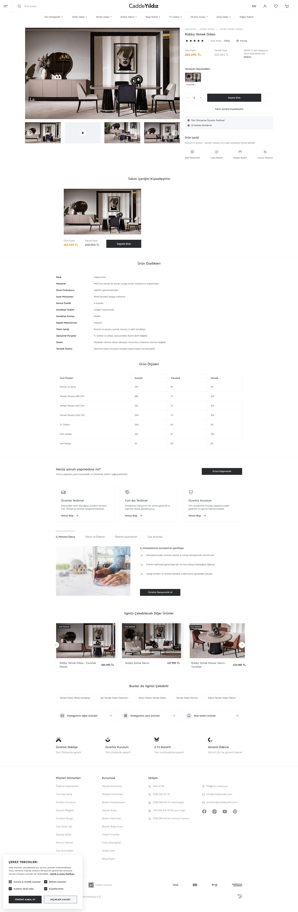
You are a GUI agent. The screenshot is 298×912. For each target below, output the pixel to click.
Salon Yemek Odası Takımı (222, 697)
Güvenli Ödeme (218, 747)
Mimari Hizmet (64, 842)
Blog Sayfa (108, 858)
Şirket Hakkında (111, 818)
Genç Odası (222, 17)
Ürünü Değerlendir (221, 471)
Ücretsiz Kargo (64, 818)
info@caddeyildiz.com (219, 794)
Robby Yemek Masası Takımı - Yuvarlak (208, 664)
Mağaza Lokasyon (217, 786)
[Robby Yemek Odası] (102, 73)
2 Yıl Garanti (162, 747)
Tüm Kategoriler (52, 17)
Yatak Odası (78, 17)
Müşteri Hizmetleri (112, 794)
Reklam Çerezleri (57, 882)
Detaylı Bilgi (67, 515)
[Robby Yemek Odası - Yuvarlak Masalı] (193, 77)
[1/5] (187, 41)
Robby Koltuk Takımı (137, 662)
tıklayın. (247, 56)
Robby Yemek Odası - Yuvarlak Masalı (78, 664)
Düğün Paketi (246, 17)
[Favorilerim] (276, 6)
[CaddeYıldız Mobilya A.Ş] (143, 6)
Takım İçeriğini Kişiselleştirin (229, 109)
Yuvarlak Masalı (190, 84)
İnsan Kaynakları (111, 842)
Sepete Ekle (124, 243)
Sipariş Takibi (63, 834)
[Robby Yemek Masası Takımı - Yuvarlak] (218, 640)
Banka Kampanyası (113, 802)
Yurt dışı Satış (64, 794)
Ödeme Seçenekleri (67, 786)
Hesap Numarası (112, 786)
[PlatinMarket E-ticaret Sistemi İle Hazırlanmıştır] (239, 897)
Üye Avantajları (65, 850)
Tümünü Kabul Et (25, 899)
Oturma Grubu (197, 17)
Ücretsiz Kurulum (117, 747)
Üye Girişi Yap (64, 826)
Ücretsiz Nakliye (67, 747)
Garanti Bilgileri (65, 810)
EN (254, 6)
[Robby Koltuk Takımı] (153, 640)
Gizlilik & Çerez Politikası (62, 874)
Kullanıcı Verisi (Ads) (24, 888)
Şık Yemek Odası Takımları (114, 697)
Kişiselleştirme (56, 888)
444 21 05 (158, 786)
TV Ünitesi (174, 17)
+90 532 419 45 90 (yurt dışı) (169, 810)
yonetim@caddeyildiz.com (221, 802)
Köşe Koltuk (152, 17)
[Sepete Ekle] (234, 98)
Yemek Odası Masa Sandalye (75, 697)
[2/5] (189, 41)
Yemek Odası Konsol (187, 697)
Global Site (108, 850)
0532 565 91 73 (161, 794)
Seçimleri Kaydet (60, 899)
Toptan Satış (109, 810)
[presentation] (29, 133)
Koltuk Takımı (127, 17)
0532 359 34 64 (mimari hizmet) (171, 818)
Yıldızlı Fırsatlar (111, 834)
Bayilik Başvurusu (112, 826)
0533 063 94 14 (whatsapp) (168, 802)
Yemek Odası (102, 17)
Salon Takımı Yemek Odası (152, 697)
